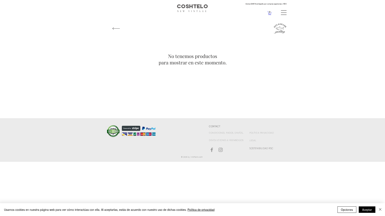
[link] (269, 13)
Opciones (347, 210)
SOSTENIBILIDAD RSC (261, 148)
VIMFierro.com (196, 157)
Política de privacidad (201, 210)
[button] (284, 12)
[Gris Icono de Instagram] (220, 150)
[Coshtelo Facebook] (212, 150)
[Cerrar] (380, 209)
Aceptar (367, 210)
